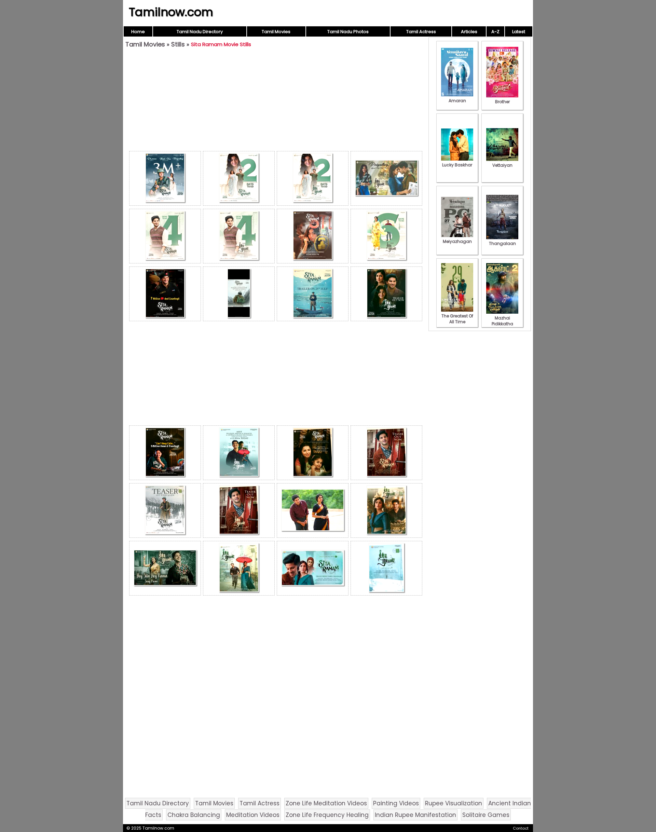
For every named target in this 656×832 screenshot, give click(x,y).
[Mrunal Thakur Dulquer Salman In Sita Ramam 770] (386, 510)
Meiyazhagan (457, 241)
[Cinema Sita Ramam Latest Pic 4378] (312, 294)
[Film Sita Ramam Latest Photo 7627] (239, 236)
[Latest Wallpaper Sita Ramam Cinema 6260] (239, 510)
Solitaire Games (485, 815)
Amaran (457, 101)
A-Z (495, 31)
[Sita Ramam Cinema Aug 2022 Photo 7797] (165, 236)
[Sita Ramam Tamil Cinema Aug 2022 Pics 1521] (386, 178)
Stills (178, 44)
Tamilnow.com (171, 12)
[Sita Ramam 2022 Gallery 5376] (165, 568)
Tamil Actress (421, 31)
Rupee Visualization (453, 803)
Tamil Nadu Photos (348, 31)
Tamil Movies (276, 31)
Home (138, 31)
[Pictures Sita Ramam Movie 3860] (386, 452)
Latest (518, 31)
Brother (502, 102)
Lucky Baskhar (457, 165)
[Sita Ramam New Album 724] (386, 568)
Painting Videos (396, 803)
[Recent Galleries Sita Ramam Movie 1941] (312, 568)
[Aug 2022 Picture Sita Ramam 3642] (312, 178)
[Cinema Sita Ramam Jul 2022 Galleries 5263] (239, 452)
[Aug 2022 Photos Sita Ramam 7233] (165, 178)
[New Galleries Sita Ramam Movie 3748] (239, 178)
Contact (521, 828)
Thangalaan (502, 243)
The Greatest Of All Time (457, 319)
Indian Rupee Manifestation (415, 815)
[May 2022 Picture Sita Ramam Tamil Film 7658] (239, 568)
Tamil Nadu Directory (200, 31)
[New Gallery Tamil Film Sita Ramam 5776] (165, 294)
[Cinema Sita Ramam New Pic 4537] (165, 510)
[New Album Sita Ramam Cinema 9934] (239, 294)
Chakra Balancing (193, 815)
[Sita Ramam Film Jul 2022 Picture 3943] (312, 236)
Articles (469, 31)
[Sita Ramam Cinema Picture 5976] (386, 236)
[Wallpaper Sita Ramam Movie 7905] (312, 510)
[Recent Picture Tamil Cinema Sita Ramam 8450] (165, 452)
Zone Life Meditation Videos (326, 803)
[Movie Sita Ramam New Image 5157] (386, 294)
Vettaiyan (502, 165)
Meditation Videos (252, 815)
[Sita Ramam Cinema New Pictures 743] (312, 452)
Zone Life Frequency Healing (327, 815)
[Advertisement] (276, 101)
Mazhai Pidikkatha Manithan (502, 323)
